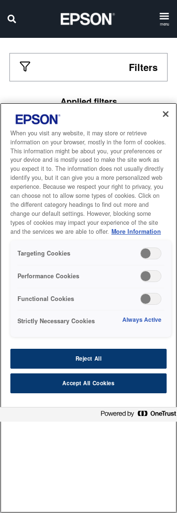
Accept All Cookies (88, 383)
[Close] (165, 114)
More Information (136, 231)
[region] (88, 308)
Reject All (89, 358)
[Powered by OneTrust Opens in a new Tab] (136, 416)
